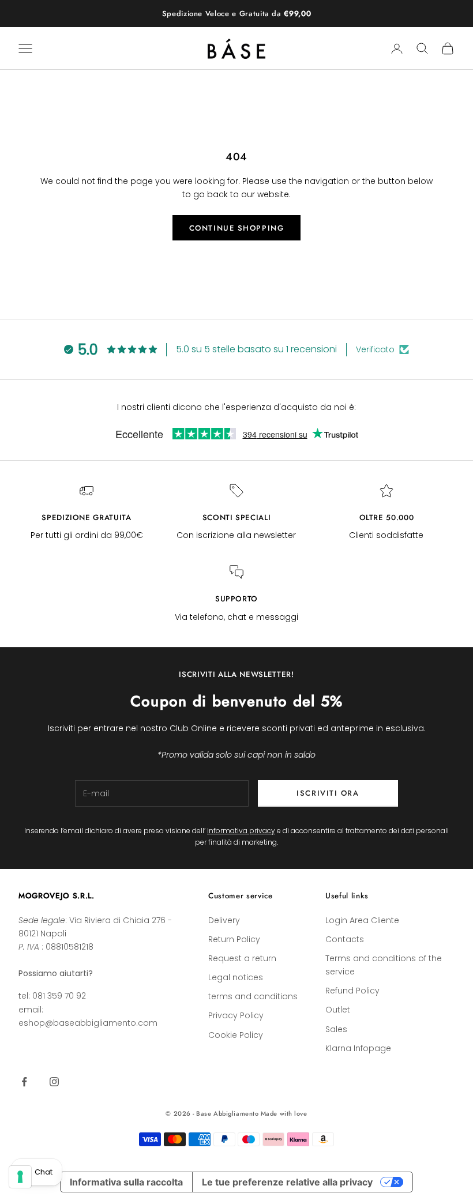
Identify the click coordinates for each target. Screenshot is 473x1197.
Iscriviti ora (327, 793)
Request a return (242, 958)
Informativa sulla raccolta (126, 1182)
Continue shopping (236, 228)
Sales (336, 1029)
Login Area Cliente (362, 920)
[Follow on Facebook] (24, 1081)
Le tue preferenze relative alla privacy (287, 1182)
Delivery (224, 920)
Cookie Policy (235, 1035)
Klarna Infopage (358, 1048)
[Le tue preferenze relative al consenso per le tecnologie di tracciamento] (20, 1177)
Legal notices (235, 977)
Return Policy (234, 939)
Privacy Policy (236, 1015)
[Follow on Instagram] (54, 1081)
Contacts (344, 939)
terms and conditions (253, 996)
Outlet (337, 1009)
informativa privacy (241, 830)
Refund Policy (352, 990)
